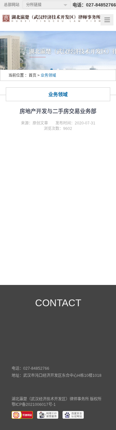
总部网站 (11, 5)
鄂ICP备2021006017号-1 (34, 404)
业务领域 (48, 75)
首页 (32, 75)
